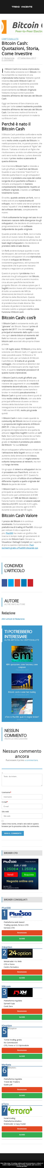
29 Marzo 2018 (22, 720)
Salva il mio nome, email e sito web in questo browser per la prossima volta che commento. (20, 825)
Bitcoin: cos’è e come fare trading (22, 691)
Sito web (5, 811)
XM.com (6, 986)
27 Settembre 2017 (26, 58)
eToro (5, 1104)
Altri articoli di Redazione (13, 619)
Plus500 (9, 533)
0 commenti (8, 60)
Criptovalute (10, 38)
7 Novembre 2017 (22, 670)
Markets (6, 1064)
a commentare (31, 760)
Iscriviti (22, 938)
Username (6, 792)
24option (7, 947)
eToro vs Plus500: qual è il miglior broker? (22, 716)
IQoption (7, 1025)
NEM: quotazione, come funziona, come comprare (22, 666)
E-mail (5, 802)
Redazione (9, 58)
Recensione (22, 932)
